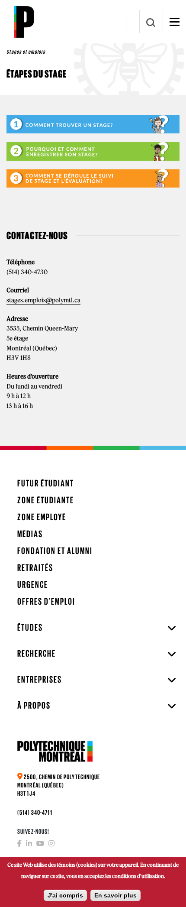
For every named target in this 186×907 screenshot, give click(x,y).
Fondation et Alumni (55, 551)
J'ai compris (65, 895)
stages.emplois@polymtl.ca (43, 300)
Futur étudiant (45, 483)
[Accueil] (23, 21)
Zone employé (41, 517)
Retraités (35, 568)
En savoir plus (115, 895)
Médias (30, 534)
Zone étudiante (45, 500)
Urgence (32, 585)
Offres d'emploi (46, 601)
